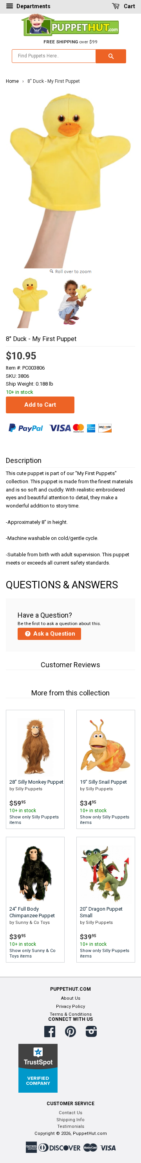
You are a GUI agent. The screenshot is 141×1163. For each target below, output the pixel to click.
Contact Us (70, 1112)
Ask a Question (53, 633)
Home (12, 81)
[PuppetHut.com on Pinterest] (70, 1034)
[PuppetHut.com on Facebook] (50, 1034)
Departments (33, 6)
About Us (70, 998)
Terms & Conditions (71, 1014)
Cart (129, 6)
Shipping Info (70, 1119)
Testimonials (70, 1126)
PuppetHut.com (90, 1133)
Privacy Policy (70, 1006)
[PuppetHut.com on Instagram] (91, 1034)
